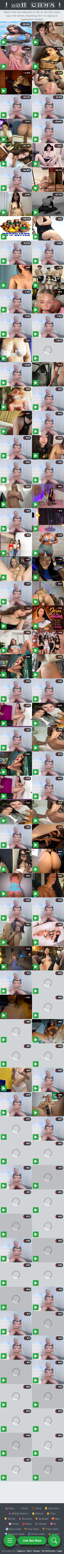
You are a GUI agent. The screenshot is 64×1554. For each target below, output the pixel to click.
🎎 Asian (9, 1508)
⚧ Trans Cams (50, 1529)
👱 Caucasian (52, 1508)
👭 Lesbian (41, 1523)
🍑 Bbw (56, 1518)
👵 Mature (37, 1513)
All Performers (48, 1551)
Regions (21, 1551)
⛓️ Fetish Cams (36, 1534)
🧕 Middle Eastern (18, 1513)
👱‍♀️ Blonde (9, 1518)
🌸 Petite (14, 1523)
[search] (54, 1540)
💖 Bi (53, 1523)
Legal (59, 1551)
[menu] (10, 1540)
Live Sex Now (32, 1540)
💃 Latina (36, 1508)
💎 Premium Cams (15, 1534)
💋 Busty (27, 1523)
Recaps (36, 1551)
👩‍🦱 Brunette (25, 1518)
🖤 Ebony (23, 1508)
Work (29, 1551)
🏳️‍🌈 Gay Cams (31, 1529)
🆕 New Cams (13, 1529)
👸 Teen (51, 1513)
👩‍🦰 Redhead (41, 1518)
